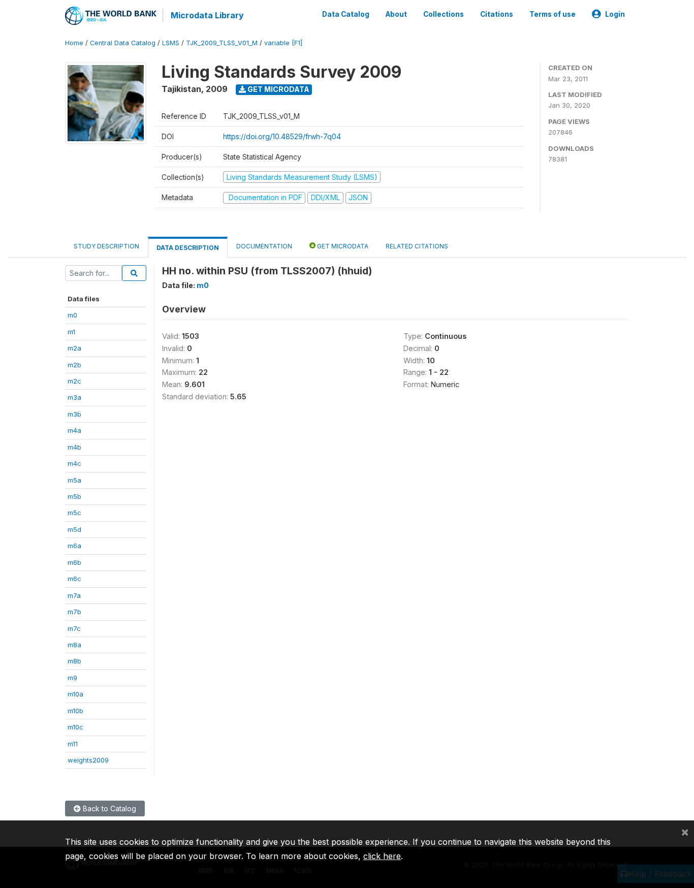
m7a (74, 595)
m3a (74, 397)
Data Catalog (345, 14)
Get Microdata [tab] (342, 246)
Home (74, 43)
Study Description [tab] (106, 246)
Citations (496, 14)
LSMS (170, 43)
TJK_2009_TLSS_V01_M (222, 43)
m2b (74, 365)
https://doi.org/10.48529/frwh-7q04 (282, 136)
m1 (71, 332)
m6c (74, 579)
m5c (74, 513)
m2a (74, 348)
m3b (74, 414)
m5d (74, 529)
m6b (74, 562)
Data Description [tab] (187, 247)
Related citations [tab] (417, 246)
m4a (74, 430)
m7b (74, 612)
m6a (74, 546)
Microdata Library (207, 15)
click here (382, 856)
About (396, 14)
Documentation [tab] (264, 246)
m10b (75, 711)
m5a (74, 480)
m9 (72, 678)
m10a (75, 694)
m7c (74, 628)
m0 (72, 315)
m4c (74, 463)
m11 (73, 744)
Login (615, 14)
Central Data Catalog (122, 43)
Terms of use (552, 14)
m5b (74, 496)
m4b (74, 447)
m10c (75, 727)
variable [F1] (283, 43)
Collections (443, 14)
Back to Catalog (108, 808)
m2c (74, 381)
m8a (74, 645)
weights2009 (88, 760)
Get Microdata (277, 89)
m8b (74, 661)
